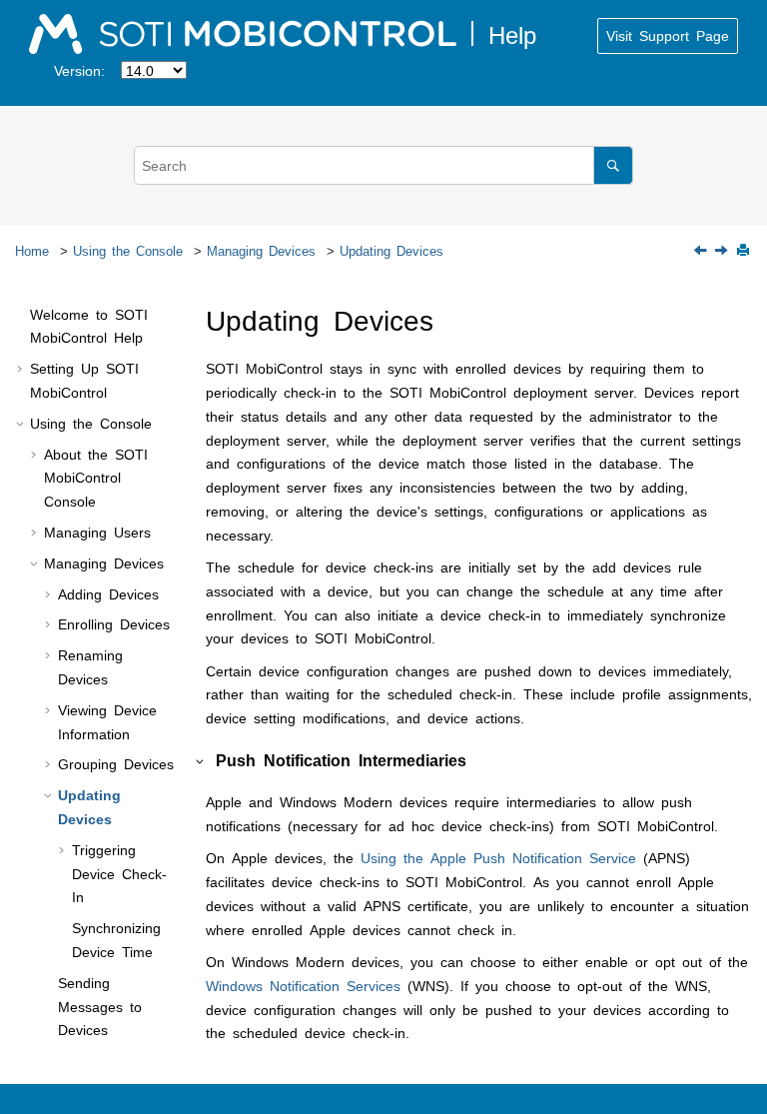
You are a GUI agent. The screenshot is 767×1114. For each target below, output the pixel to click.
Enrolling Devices (114, 623)
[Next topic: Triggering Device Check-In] (723, 251)
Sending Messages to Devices (100, 1006)
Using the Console (128, 250)
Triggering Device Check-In (119, 873)
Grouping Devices (116, 763)
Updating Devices (391, 250)
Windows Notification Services (303, 985)
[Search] (612, 165)
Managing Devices (261, 250)
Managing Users (97, 532)
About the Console (96, 478)
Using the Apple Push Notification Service (498, 857)
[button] (22, 315)
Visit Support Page (667, 35)
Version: (79, 70)
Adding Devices (108, 593)
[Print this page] (745, 251)
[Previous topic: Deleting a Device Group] (702, 251)
